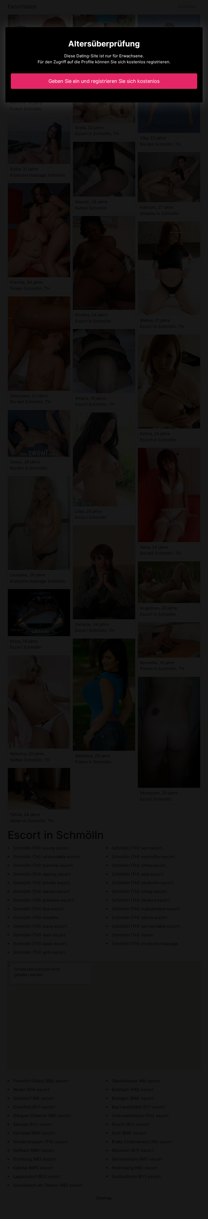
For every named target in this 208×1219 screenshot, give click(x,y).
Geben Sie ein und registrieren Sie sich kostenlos (104, 81)
